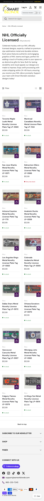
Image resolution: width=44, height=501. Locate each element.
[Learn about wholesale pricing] (39, 13)
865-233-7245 (12, 482)
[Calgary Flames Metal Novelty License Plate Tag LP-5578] (11, 381)
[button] (35, 7)
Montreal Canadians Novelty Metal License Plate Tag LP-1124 (33, 123)
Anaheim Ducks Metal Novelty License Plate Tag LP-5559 (32, 215)
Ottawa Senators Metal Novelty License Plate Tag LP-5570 (32, 308)
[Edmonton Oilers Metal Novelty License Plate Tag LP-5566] (33, 150)
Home (4, 26)
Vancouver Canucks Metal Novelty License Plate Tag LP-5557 (10, 354)
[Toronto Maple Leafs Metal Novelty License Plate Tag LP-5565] (11, 104)
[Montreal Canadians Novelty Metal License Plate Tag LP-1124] (33, 104)
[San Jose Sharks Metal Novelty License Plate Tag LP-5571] (11, 150)
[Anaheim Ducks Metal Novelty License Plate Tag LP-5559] (33, 196)
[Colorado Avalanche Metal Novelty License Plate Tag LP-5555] (33, 242)
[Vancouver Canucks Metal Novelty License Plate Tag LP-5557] (11, 335)
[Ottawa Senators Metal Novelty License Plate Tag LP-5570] (33, 289)
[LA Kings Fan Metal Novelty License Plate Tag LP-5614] (33, 381)
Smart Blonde (11, 495)
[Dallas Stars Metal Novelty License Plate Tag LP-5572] (11, 289)
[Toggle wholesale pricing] (36, 13)
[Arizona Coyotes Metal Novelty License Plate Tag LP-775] (11, 196)
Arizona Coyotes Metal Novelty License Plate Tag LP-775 (10, 215)
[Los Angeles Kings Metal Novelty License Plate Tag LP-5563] (11, 242)
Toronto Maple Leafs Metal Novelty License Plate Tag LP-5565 (10, 123)
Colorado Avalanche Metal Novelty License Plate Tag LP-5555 (32, 261)
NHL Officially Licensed (15, 26)
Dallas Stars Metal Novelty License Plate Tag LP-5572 (10, 306)
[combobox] (22, 18)
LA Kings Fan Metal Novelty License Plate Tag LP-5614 (32, 399)
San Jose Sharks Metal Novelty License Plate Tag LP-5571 (10, 169)
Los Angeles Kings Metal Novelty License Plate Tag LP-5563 (10, 261)
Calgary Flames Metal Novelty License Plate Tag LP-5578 (10, 400)
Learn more (37, 1)
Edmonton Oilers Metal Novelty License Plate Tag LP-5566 (32, 169)
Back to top (22, 424)
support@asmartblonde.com (18, 477)
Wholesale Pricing (28, 12)
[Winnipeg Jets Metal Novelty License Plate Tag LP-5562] (33, 335)
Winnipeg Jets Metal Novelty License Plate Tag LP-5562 (32, 354)
